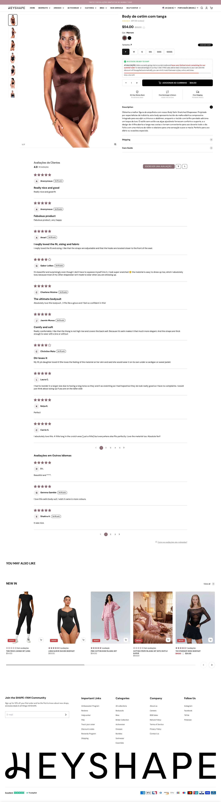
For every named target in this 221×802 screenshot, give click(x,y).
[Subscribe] (65, 714)
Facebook (188, 710)
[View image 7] (12, 95)
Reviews (84, 710)
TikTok (186, 715)
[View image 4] (12, 57)
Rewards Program (88, 733)
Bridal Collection (122, 720)
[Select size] (41, 640)
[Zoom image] (115, 144)
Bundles (119, 733)
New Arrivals (116, 8)
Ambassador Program (90, 706)
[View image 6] (12, 83)
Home (32, 8)
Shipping (85, 738)
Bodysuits (43, 8)
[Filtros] (178, 166)
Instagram (188, 706)
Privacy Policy (155, 729)
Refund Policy (155, 720)
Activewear (73, 8)
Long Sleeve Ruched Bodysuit (61, 651)
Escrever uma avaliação (158, 166)
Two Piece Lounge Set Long (18, 651)
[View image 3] (12, 45)
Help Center (132, 8)
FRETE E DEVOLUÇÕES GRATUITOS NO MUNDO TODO (110, 2)
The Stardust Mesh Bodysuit (188, 651)
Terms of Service (157, 724)
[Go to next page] (125, 448)
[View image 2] (12, 32)
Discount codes (87, 729)
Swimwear (120, 738)
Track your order (88, 724)
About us (153, 706)
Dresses (57, 8)
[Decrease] (126, 83)
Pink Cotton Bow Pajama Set (104, 651)
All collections (121, 706)
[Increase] (137, 83)
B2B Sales (154, 715)
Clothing (89, 8)
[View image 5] (12, 70)
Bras (102, 8)
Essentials (120, 743)
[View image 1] (12, 20)
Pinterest (187, 720)
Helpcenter (86, 715)
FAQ (83, 720)
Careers (153, 710)
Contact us (154, 733)
